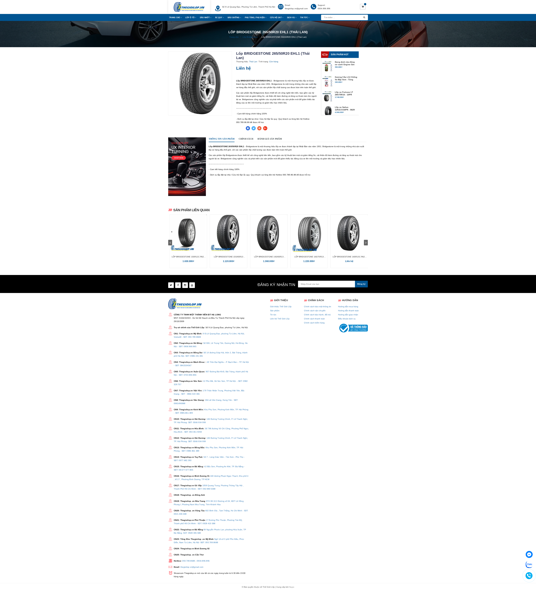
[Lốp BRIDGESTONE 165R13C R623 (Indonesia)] (349, 233)
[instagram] (185, 285)
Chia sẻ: (240, 128)
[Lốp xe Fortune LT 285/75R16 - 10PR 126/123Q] (328, 96)
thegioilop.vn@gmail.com (296, 8)
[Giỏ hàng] (362, 6)
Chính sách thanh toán (314, 319)
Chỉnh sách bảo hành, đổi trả (317, 315)
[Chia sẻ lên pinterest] (259, 128)
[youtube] (192, 285)
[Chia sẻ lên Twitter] (254, 128)
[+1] (265, 128)
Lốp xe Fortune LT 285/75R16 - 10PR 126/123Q (344, 94)
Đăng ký (361, 284)
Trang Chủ (175, 17)
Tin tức (273, 315)
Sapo (291, 587)
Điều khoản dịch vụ (347, 319)
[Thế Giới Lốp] (189, 7)
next (366, 242)
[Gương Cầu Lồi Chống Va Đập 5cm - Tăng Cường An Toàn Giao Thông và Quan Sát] (328, 81)
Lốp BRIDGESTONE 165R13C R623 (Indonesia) (349, 257)
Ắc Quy (219, 17)
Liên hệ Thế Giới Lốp (279, 319)
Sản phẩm (274, 310)
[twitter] (171, 285)
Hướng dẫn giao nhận (348, 315)
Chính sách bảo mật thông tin (317, 306)
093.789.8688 (188, 561)
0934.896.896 (324, 8)
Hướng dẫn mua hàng (348, 306)
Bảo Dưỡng (234, 17)
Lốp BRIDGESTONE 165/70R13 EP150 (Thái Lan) (309, 257)
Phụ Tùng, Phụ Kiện (255, 17)
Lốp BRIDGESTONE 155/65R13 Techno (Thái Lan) (228, 257)
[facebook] (178, 285)
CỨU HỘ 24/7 (276, 17)
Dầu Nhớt (205, 17)
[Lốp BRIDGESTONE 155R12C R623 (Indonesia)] (188, 233)
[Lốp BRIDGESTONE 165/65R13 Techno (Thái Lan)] (268, 233)
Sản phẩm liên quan (191, 210)
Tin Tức (304, 17)
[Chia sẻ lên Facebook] (248, 128)
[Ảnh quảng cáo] (187, 166)
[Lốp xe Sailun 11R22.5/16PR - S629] (328, 111)
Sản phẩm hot (340, 54)
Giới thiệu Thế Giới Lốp (281, 306)
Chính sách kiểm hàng (314, 323)
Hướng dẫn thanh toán (348, 310)
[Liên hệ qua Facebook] (529, 554)
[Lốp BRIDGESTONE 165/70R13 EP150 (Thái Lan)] (309, 233)
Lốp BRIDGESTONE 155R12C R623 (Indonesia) (188, 257)
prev (170, 242)
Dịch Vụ (291, 17)
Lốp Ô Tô (190, 17)
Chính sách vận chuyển (315, 310)
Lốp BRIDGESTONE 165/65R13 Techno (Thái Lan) (268, 257)
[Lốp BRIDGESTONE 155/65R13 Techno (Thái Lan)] (228, 233)
